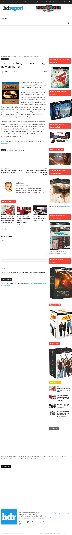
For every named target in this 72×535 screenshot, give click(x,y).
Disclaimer (57, 533)
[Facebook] (62, 1)
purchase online (7, 109)
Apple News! (32, 522)
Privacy (64, 533)
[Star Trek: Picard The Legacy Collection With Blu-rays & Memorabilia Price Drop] (24, 210)
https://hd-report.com (22, 185)
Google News (41, 522)
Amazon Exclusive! (65, 206)
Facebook (23, 524)
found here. (5, 144)
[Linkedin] (59, 513)
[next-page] (5, 228)
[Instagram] (64, 1)
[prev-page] (2, 228)
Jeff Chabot (8, 71)
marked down (23, 112)
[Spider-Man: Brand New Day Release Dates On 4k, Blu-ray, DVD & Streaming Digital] (8, 210)
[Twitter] (67, 1)
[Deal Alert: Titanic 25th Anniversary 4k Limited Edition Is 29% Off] (40, 210)
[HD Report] (13, 8)
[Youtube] (70, 1)
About (41, 533)
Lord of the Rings (19, 150)
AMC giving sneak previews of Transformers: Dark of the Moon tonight (36, 172)
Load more (59, 421)
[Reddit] (63, 513)
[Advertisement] (36, 39)
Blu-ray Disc (9, 56)
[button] (68, 23)
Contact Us (48, 533)
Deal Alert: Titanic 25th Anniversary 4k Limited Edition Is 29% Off (39, 218)
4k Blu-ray (4, 214)
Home (3, 56)
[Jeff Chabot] (2, 72)
